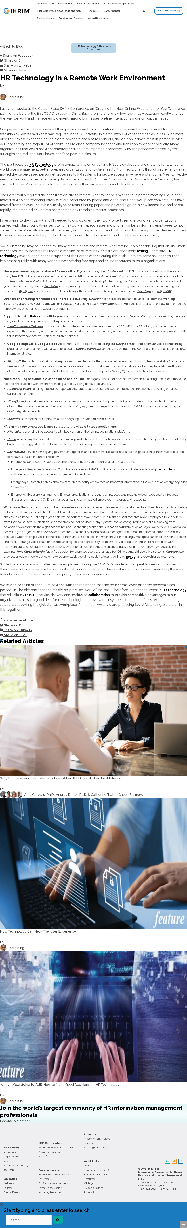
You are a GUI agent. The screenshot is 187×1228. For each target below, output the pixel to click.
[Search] (58, 1220)
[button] (52, 3)
